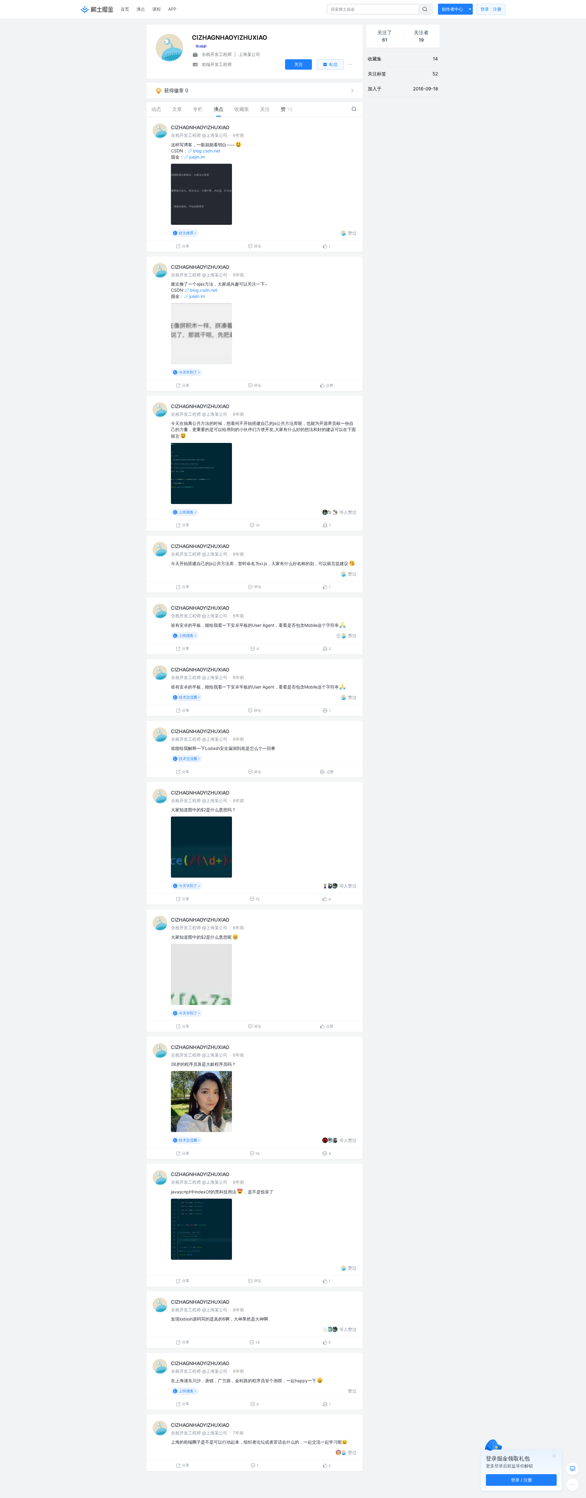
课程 (156, 9)
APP (172, 9)
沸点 (140, 9)
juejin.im (197, 156)
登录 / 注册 (521, 1479)
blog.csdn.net (206, 150)
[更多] (572, 1484)
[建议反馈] (572, 1469)
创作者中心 (452, 9)
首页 (125, 9)
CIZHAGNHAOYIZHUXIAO (200, 127)
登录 (490, 9)
